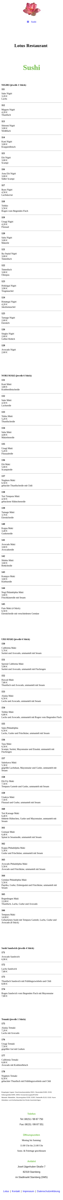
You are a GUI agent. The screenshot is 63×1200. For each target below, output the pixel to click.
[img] (31, 9)
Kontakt (16, 1191)
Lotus (6, 1191)
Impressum (28, 1191)
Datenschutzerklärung (48, 1191)
